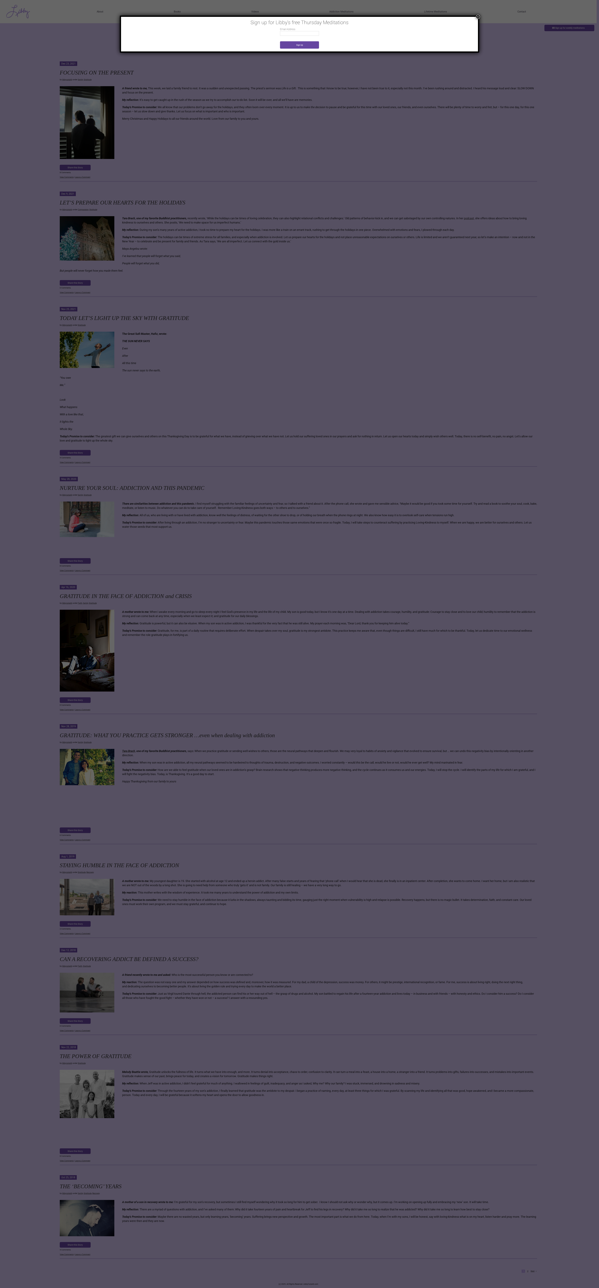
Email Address (287, 29)
